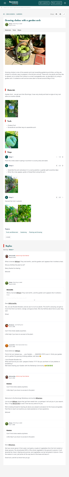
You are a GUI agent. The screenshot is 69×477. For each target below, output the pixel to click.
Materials (8, 30)
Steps (19, 30)
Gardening (23, 232)
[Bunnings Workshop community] (13, 3)
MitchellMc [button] (12, 255)
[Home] (4, 14)
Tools (14, 30)
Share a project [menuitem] (56, 3)
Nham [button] (10, 23)
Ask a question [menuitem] (44, 3)
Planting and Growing (35, 232)
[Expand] (34, 300)
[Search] (1, 7)
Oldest (11, 250)
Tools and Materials (12, 232)
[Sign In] (64, 3)
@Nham (17, 261)
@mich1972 (16, 403)
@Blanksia (39, 398)
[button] (6, 24)
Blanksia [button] (11, 325)
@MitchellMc (12, 303)
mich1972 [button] (12, 345)
